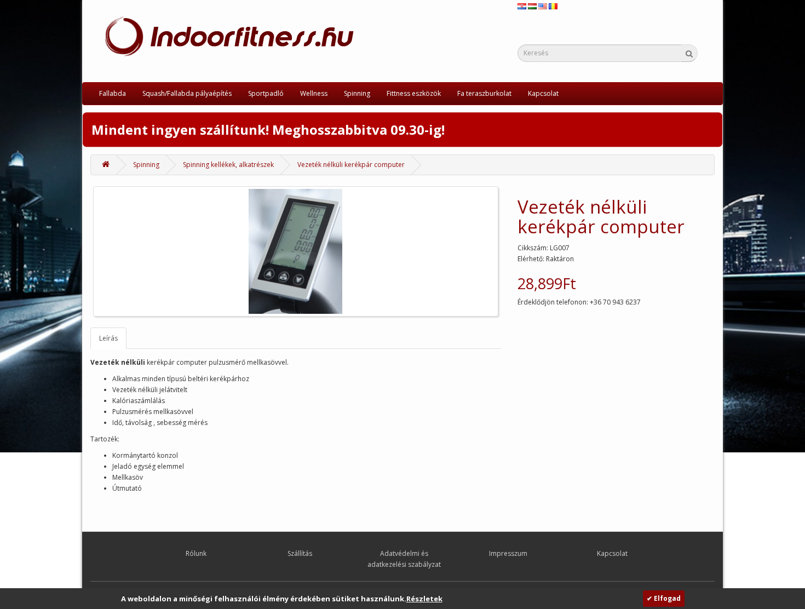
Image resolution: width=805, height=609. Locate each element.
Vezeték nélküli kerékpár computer (351, 164)
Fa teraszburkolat (484, 93)
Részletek (424, 599)
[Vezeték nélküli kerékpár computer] (295, 251)
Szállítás (300, 553)
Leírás (108, 338)
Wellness (313, 93)
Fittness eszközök (414, 93)
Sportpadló (266, 93)
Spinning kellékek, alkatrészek (228, 164)
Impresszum (508, 553)
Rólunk (196, 553)
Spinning (357, 93)
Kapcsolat (543, 93)
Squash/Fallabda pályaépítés (187, 93)
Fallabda (112, 93)
